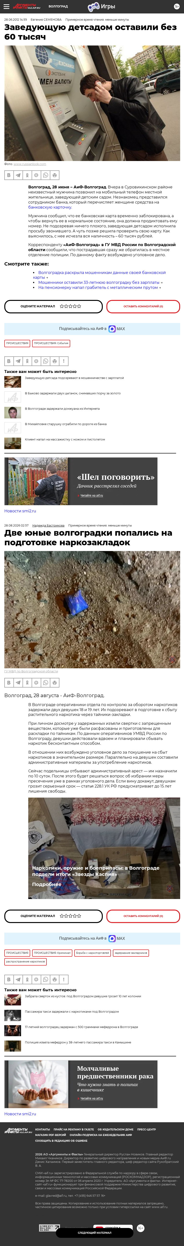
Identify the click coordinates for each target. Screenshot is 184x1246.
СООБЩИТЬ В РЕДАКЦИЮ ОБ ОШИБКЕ (61, 1140)
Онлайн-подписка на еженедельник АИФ (101, 1135)
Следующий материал (94, 1232)
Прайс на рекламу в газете (74, 1129)
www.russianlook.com (30, 164)
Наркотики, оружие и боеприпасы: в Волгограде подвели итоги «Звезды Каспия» (96, 871)
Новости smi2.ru (20, 511)
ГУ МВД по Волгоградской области (31, 671)
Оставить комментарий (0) (143, 306)
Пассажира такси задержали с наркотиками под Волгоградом (72, 1011)
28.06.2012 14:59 (15, 19)
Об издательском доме (115, 1129)
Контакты (42, 1129)
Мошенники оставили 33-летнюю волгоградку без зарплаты (99, 282)
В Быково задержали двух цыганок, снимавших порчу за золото (73, 393)
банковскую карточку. (50, 207)
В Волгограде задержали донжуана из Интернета (62, 408)
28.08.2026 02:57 (16, 525)
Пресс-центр (146, 1129)
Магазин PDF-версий (50, 1135)
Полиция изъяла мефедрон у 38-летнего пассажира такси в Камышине (78, 1042)
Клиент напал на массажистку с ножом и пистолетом (65, 439)
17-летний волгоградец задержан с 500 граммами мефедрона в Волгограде (81, 1027)
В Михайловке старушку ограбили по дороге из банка (66, 424)
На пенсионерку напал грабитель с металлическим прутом (98, 287)
